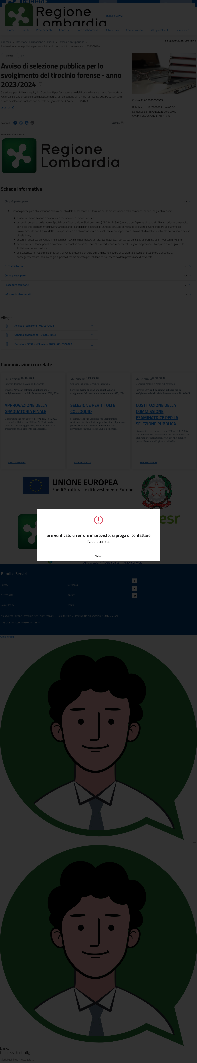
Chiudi (98, 556)
